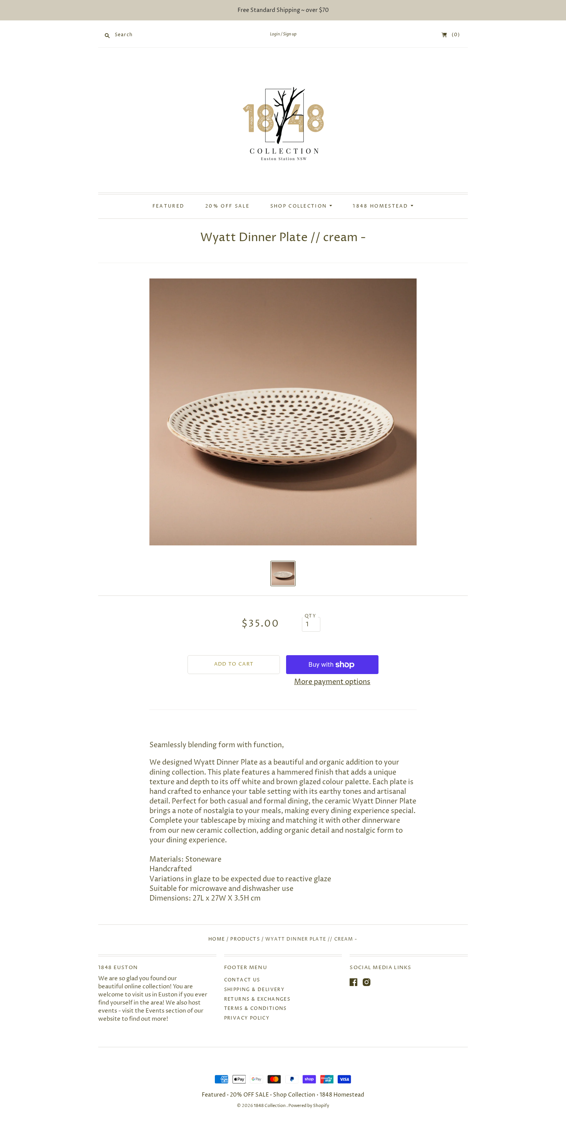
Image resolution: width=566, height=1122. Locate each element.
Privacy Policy (247, 1018)
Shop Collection (299, 206)
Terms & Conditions (255, 1008)
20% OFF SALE (227, 206)
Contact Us (242, 980)
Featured (168, 206)
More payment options (332, 682)
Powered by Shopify (308, 1106)
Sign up (289, 34)
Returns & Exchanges (257, 999)
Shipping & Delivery (254, 989)
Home (216, 939)
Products (245, 939)
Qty (310, 616)
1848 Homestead (381, 206)
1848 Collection (270, 1106)
